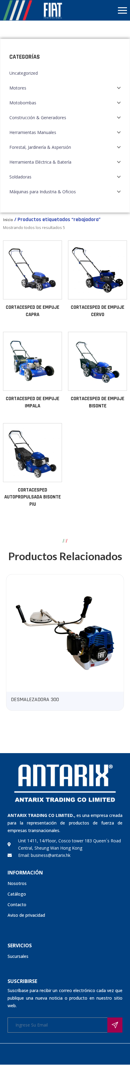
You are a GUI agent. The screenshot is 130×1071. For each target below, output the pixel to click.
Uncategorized (23, 73)
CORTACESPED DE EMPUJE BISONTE (97, 402)
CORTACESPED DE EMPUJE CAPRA (32, 311)
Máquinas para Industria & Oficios (42, 191)
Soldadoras (20, 177)
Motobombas (22, 103)
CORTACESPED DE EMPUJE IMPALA (32, 402)
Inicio (8, 220)
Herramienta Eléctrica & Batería (40, 162)
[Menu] (97, 10)
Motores (17, 88)
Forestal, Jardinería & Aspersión (40, 147)
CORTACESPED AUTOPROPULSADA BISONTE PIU (32, 497)
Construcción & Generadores (37, 117)
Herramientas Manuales (32, 132)
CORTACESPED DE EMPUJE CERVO (97, 311)
